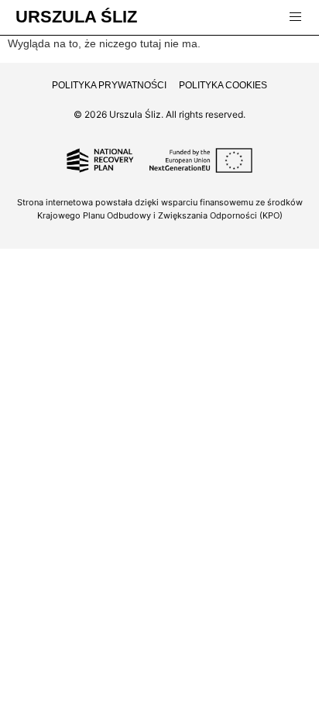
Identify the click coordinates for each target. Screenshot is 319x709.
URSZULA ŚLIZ (76, 16)
